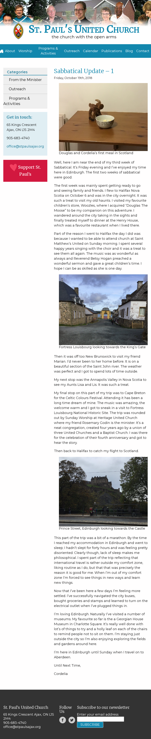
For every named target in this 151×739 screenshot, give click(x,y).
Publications (111, 51)
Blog (129, 51)
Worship (25, 51)
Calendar (90, 51)
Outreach (72, 51)
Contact (142, 51)
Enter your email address (98, 714)
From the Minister (25, 80)
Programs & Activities (48, 50)
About (10, 51)
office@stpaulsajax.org (25, 146)
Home (1, 51)
